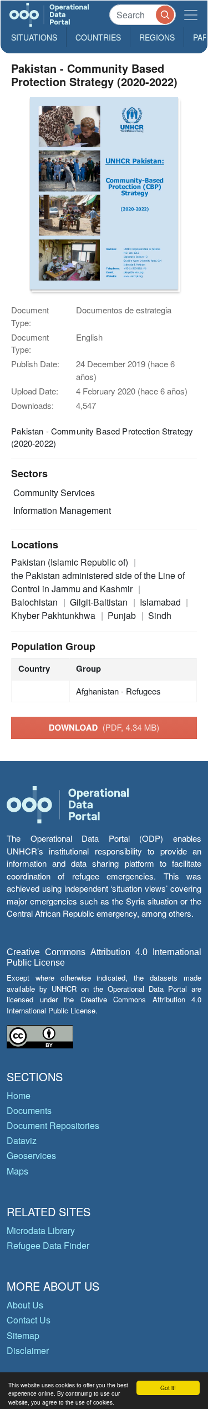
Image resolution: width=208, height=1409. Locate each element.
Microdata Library (41, 1230)
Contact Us (28, 1319)
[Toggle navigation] (191, 14)
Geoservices (31, 1155)
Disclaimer (28, 1350)
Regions (157, 37)
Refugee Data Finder (48, 1245)
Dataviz (22, 1140)
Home (19, 1095)
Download (104, 727)
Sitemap (23, 1335)
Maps (17, 1171)
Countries (98, 37)
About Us (25, 1304)
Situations (34, 37)
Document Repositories (53, 1125)
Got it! (168, 1387)
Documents (29, 1110)
